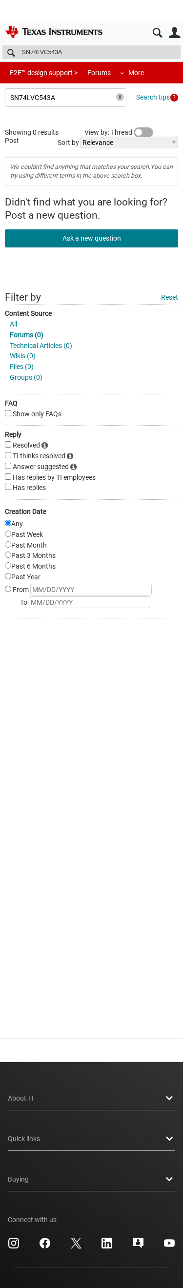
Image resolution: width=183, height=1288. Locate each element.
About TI (21, 1098)
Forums (99, 73)
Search (157, 32)
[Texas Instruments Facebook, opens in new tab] (45, 1246)
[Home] (53, 31)
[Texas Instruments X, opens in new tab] (76, 1246)
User (174, 32)
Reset (169, 297)
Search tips (153, 97)
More (136, 73)
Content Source (28, 313)
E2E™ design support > (44, 73)
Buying (18, 1179)
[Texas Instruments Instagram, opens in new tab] (14, 1246)
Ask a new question (91, 238)
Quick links (24, 1139)
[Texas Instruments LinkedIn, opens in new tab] (107, 1246)
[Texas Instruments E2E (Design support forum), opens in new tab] (138, 1246)
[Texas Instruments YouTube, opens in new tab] (169, 1246)
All (13, 324)
